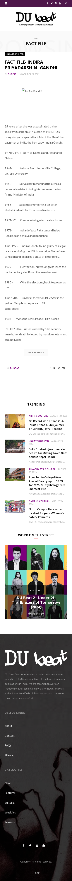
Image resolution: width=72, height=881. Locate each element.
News (8, 783)
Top (37, 873)
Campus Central (39, 501)
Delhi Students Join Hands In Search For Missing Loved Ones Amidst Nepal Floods (48, 453)
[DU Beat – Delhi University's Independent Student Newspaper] (36, 18)
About (8, 725)
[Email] (63, 368)
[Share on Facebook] (50, 368)
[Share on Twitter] (54, 368)
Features (36, 590)
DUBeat (12, 74)
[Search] (66, 3)
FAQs (8, 745)
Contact (10, 735)
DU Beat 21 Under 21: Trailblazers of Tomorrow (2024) (36, 602)
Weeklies (10, 812)
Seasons (10, 822)
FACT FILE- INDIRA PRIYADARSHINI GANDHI (31, 65)
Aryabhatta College (42, 469)
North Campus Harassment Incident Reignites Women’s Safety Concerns (46, 513)
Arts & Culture (38, 416)
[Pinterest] (59, 368)
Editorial (10, 802)
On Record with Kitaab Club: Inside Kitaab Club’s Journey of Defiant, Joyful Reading (46, 425)
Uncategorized (15, 54)
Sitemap (9, 755)
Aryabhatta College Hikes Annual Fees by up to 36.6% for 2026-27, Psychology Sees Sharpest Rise (47, 483)
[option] (36, 582)
